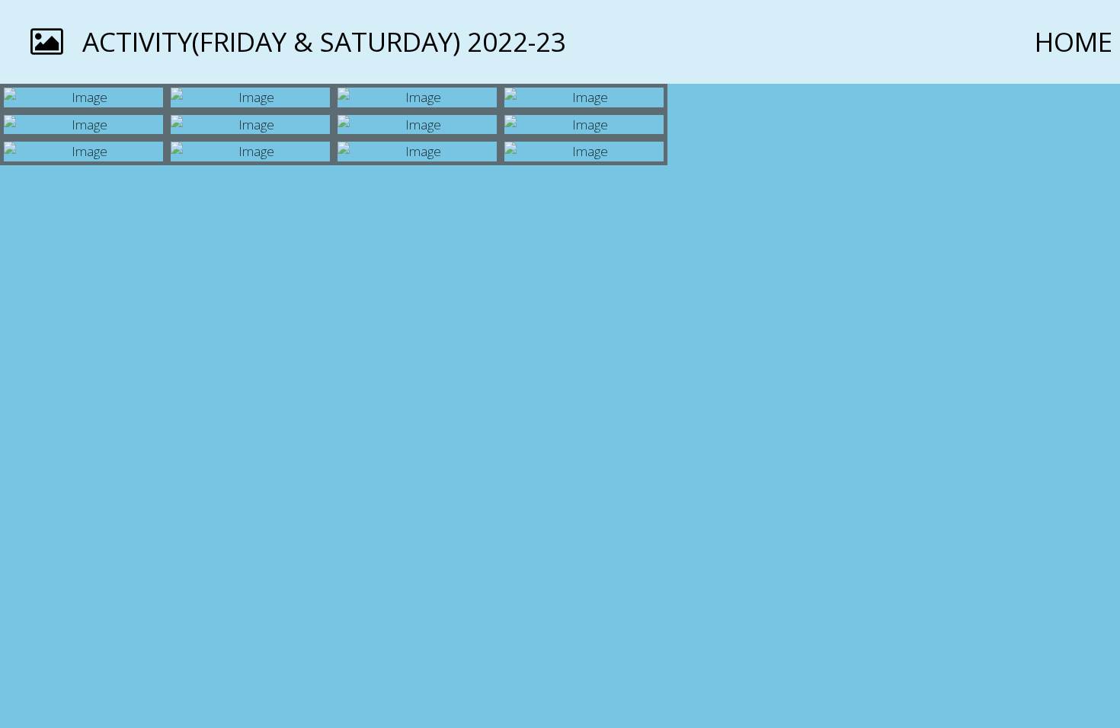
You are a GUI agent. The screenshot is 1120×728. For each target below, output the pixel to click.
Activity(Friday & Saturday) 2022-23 (324, 41)
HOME (1073, 41)
